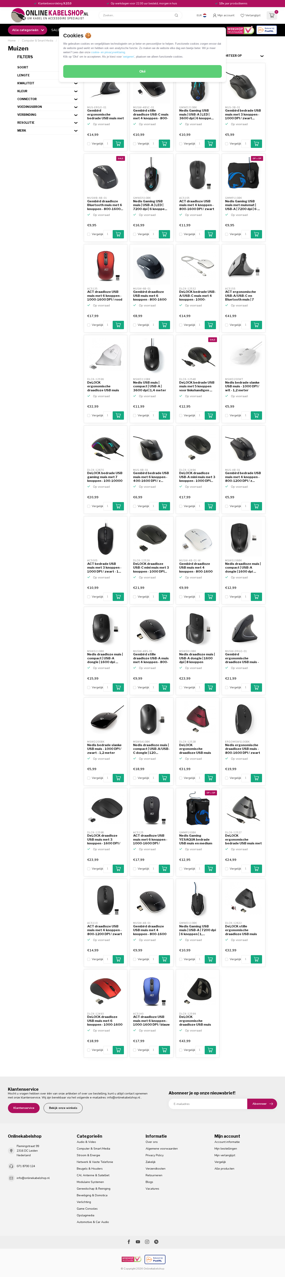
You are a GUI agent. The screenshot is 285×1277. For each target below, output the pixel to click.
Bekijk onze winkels (63, 1108)
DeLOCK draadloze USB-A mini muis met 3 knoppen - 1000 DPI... (197, 477)
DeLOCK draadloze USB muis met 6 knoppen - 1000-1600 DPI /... (104, 1021)
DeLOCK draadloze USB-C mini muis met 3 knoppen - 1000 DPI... (151, 567)
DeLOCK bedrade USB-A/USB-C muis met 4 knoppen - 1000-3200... (197, 296)
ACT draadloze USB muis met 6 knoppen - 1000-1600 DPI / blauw (151, 1020)
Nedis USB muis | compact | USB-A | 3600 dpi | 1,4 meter (149, 386)
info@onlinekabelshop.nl (123, 1097)
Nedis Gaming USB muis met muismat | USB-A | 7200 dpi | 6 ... (242, 205)
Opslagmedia (85, 1215)
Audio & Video (86, 1142)
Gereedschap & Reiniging (93, 1189)
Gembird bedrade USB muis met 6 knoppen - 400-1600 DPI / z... (151, 477)
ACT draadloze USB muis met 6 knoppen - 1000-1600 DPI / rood (104, 295)
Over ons (152, 1142)
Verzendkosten (155, 1169)
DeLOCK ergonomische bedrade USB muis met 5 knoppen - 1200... (243, 839)
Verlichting (84, 1202)
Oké (142, 71)
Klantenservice (23, 1108)
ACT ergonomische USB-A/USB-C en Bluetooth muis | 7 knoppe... (240, 296)
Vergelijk (97, 143)
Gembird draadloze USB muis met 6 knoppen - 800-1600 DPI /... (149, 296)
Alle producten (224, 1169)
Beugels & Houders (90, 1169)
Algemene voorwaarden (162, 1149)
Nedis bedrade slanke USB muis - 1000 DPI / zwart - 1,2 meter (104, 749)
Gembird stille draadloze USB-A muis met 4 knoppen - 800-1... (151, 658)
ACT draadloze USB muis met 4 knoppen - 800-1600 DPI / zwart (196, 205)
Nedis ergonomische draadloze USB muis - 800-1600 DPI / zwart (242, 749)
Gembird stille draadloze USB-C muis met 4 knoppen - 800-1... (151, 114)
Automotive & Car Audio (93, 1222)
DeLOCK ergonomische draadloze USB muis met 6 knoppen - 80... (104, 386)
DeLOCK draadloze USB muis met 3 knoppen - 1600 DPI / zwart (103, 839)
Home (12, 41)
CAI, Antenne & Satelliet (93, 1175)
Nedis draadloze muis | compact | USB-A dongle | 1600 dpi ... (243, 567)
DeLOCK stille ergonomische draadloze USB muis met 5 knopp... (241, 930)
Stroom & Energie (88, 1155)
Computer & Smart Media (37, 41)
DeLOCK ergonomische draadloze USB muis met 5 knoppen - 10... (195, 749)
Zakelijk (151, 1162)
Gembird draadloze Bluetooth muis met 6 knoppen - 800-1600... (105, 205)
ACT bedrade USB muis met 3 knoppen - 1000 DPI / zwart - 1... (104, 567)
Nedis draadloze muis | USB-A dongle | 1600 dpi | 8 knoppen (197, 658)
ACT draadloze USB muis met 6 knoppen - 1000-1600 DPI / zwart (150, 839)
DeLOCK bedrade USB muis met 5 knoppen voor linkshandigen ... (196, 386)
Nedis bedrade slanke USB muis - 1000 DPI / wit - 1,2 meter (242, 386)
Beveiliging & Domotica (92, 1195)
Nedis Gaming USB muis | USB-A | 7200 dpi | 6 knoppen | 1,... (197, 930)
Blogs (149, 1182)
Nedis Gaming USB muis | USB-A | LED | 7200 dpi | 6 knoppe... (150, 205)
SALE (55, 30)
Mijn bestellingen (225, 1149)
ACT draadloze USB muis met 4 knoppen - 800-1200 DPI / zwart (104, 930)
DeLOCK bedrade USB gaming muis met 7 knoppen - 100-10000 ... (104, 477)
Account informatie (227, 1142)
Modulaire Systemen (90, 1182)
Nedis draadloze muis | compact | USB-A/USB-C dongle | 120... (151, 749)
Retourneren (154, 1175)
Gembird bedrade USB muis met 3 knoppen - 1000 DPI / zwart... (243, 114)
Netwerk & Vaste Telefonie (95, 1162)
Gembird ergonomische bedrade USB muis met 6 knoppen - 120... (105, 114)
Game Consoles (87, 1209)
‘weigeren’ (128, 56)
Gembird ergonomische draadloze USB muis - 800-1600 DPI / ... (242, 658)
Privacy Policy (155, 1155)
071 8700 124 (26, 1166)
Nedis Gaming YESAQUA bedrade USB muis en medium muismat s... (195, 839)
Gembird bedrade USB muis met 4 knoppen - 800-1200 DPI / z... (243, 477)
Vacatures (152, 1189)
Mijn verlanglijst (224, 1155)
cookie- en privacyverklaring (108, 52)
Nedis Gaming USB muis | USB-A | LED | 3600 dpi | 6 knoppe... (196, 114)
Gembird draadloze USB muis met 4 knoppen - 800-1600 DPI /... (196, 568)
